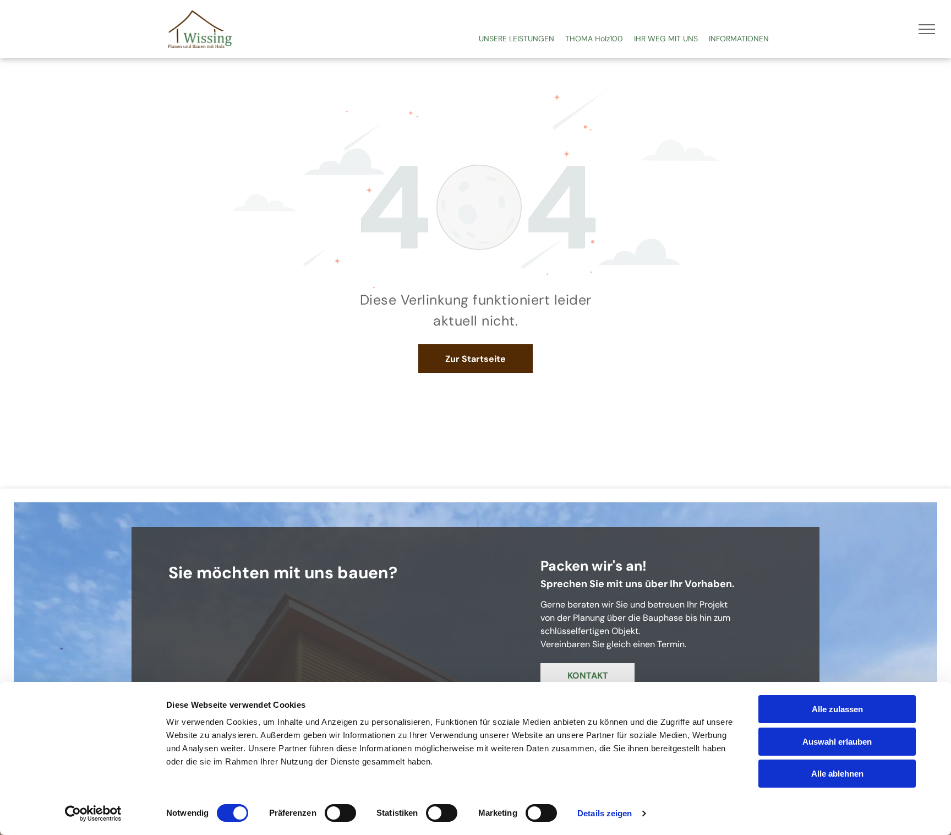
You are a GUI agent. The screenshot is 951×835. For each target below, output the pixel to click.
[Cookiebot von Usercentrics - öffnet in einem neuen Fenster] (93, 813)
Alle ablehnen (837, 773)
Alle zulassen (837, 709)
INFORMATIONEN (739, 39)
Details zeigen (604, 813)
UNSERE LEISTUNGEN (516, 39)
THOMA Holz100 (594, 39)
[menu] (926, 29)
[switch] (340, 813)
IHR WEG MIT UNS (666, 39)
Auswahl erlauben (837, 741)
